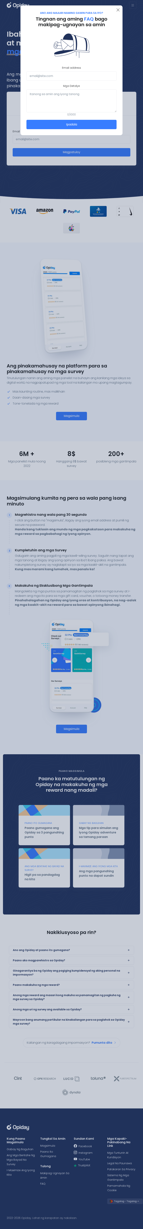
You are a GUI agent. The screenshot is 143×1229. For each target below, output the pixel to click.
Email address (71, 68)
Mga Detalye (71, 86)
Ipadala (71, 124)
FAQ (89, 19)
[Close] (118, 10)
